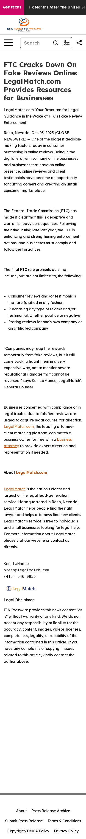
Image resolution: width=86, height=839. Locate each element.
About (21, 810)
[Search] (55, 42)
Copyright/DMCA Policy (28, 831)
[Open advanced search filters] (66, 42)
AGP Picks (12, 7)
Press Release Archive (50, 810)
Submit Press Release (24, 821)
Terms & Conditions (64, 821)
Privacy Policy (66, 831)
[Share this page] (79, 42)
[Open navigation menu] (8, 42)
